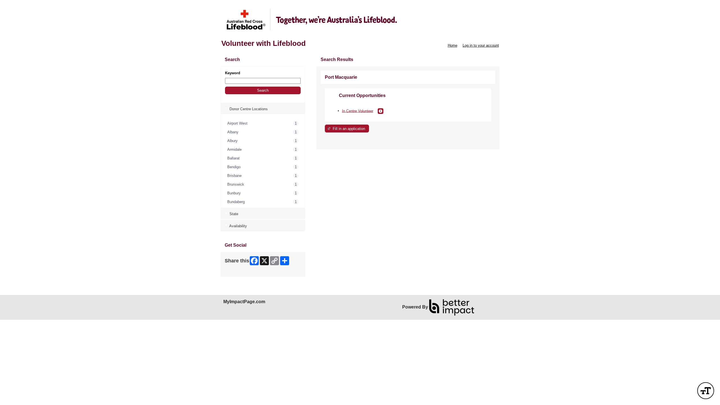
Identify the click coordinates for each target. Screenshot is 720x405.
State (233, 214)
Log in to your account (481, 45)
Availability (237, 226)
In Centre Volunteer (357, 111)
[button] (263, 90)
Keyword (232, 73)
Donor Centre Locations (248, 109)
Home (452, 45)
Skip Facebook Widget (243, 270)
